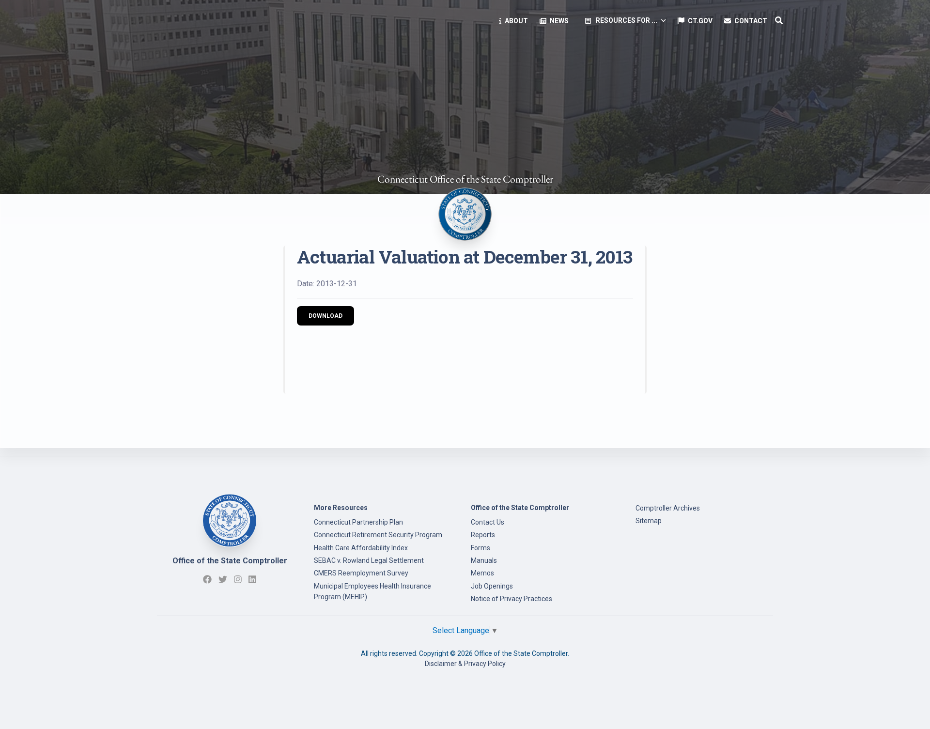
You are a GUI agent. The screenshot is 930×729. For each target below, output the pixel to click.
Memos (482, 573)
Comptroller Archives (668, 508)
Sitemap (649, 521)
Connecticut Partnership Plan (358, 522)
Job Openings (492, 586)
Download (325, 315)
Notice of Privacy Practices (511, 599)
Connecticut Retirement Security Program (378, 535)
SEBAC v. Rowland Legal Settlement (369, 560)
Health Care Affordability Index (361, 548)
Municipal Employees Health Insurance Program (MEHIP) (372, 591)
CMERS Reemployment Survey (361, 573)
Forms (480, 548)
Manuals (484, 560)
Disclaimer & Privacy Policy (465, 663)
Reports (483, 535)
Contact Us (487, 522)
